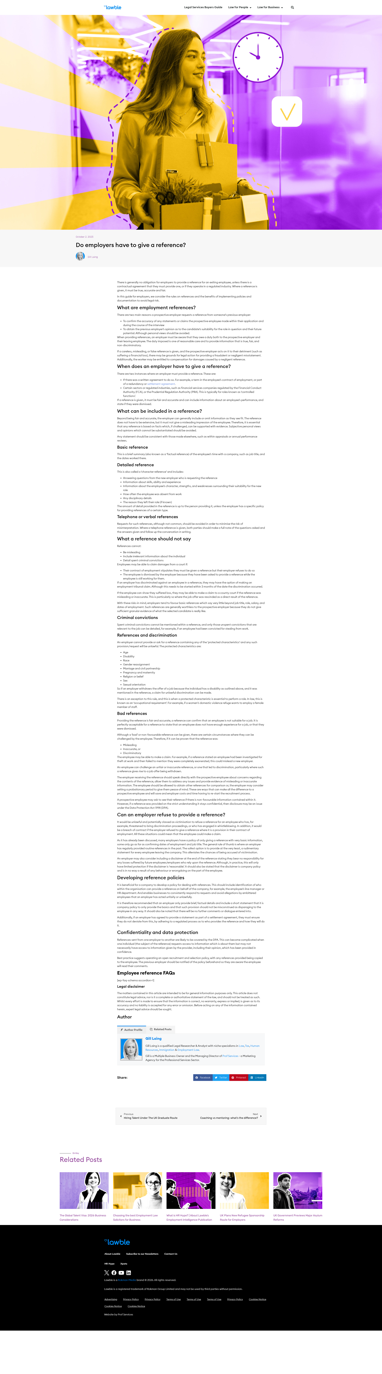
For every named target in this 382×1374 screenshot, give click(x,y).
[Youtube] (121, 1272)
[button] (292, 7)
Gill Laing (153, 1038)
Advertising (110, 1299)
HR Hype (109, 1264)
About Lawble (112, 1254)
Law (241, 1046)
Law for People (238, 7)
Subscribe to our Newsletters (142, 1254)
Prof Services (230, 1056)
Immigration (166, 1050)
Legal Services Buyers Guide (203, 7)
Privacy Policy (131, 1299)
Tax (247, 1046)
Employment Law (188, 1050)
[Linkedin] (128, 1272)
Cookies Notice (257, 1299)
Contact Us (170, 1254)
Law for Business (268, 7)
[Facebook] (114, 1272)
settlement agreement (161, 384)
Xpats (123, 1264)
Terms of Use (173, 1299)
